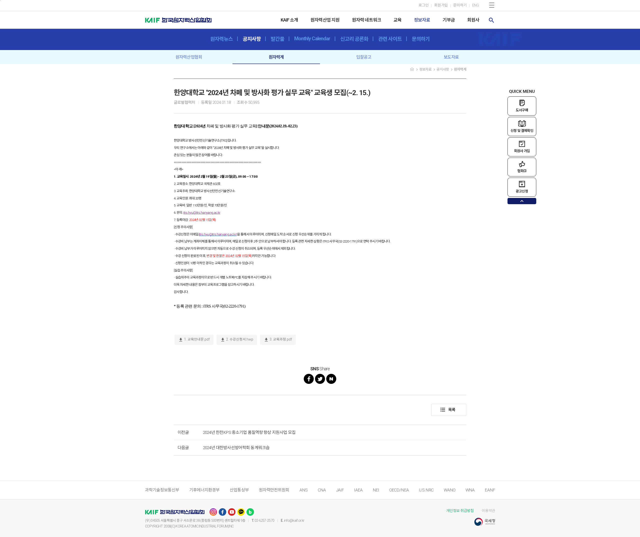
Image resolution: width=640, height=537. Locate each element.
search (491, 20)
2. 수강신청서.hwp (236, 339)
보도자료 (451, 57)
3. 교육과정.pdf (278, 339)
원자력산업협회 (189, 57)
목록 (447, 410)
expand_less (522, 201)
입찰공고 (364, 57)
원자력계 (276, 57)
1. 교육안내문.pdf (194, 339)
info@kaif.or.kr (294, 520)
